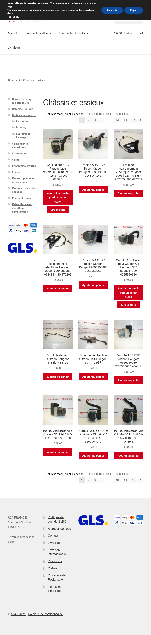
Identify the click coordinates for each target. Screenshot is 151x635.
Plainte (52, 568)
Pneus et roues (21, 198)
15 (133, 119)
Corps (16, 159)
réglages (12, 16)
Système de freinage (23, 135)
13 (117, 119)
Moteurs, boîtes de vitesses (24, 190)
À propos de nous (59, 528)
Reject (133, 10)
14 (125, 119)
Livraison (14, 47)
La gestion (22, 121)
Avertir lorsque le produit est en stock (58, 197)
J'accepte (112, 10)
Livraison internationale (57, 552)
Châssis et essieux (24, 115)
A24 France (18, 614)
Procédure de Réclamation (57, 577)
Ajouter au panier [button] (93, 190)
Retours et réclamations (73, 33)
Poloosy (21, 127)
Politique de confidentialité (57, 519)
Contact (53, 535)
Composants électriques (20, 145)
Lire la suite (57, 209)
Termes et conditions (37, 33)
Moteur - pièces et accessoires (23, 180)
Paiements (55, 561)
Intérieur (17, 172)
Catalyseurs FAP (22, 109)
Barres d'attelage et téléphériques (24, 100)
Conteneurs (19, 153)
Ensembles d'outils (24, 166)
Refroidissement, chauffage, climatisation (22, 207)
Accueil (12, 33)
